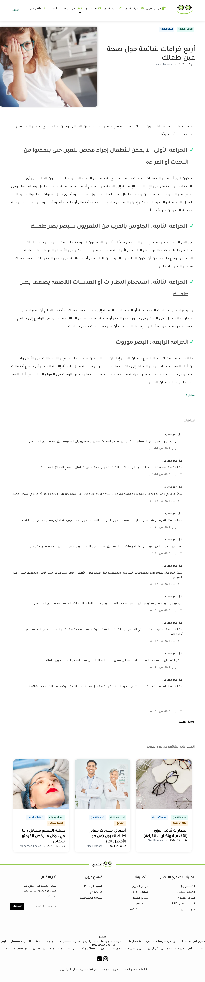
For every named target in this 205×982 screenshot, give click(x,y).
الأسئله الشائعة (139, 909)
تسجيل (17, 906)
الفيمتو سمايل (186, 892)
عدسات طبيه (159, 817)
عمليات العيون (132, 9)
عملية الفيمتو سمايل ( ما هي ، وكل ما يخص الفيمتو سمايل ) (43, 836)
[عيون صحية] (185, 14)
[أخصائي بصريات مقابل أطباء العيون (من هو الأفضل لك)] (102, 809)
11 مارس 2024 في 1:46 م (166, 584)
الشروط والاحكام (92, 886)
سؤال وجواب (56, 817)
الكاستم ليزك (187, 886)
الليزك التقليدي (186, 898)
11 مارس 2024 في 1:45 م (166, 501)
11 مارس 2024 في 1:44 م (166, 448)
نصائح (120, 823)
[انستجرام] (105, 960)
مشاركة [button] (190, 395)
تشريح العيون (111, 9)
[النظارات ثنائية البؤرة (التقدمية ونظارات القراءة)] (164, 809)
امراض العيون (154, 9)
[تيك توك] (99, 960)
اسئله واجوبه (36, 9)
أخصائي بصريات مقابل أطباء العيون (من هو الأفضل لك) (107, 836)
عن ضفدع (96, 892)
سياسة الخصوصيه (91, 898)
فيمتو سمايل (55, 823)
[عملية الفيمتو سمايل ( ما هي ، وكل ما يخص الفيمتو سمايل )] (41, 809)
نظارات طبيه (179, 823)
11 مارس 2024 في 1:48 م (166, 667)
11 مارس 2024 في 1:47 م (166, 641)
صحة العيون (91, 9)
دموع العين (188, 909)
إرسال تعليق (186, 722)
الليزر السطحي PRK (183, 903)
